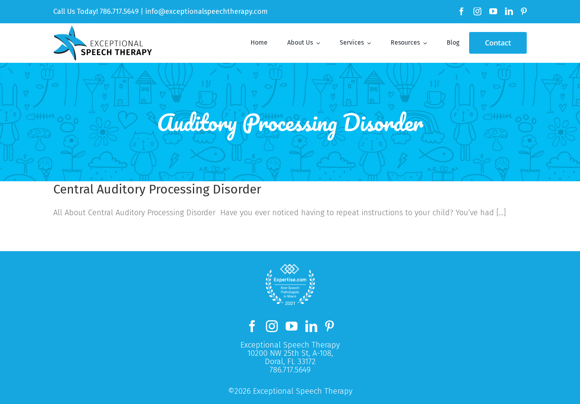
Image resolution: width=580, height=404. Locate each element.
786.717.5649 (119, 11)
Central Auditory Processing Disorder (157, 189)
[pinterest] (524, 11)
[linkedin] (509, 11)
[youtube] (493, 11)
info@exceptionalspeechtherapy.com (206, 11)
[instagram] (477, 11)
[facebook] (462, 11)
